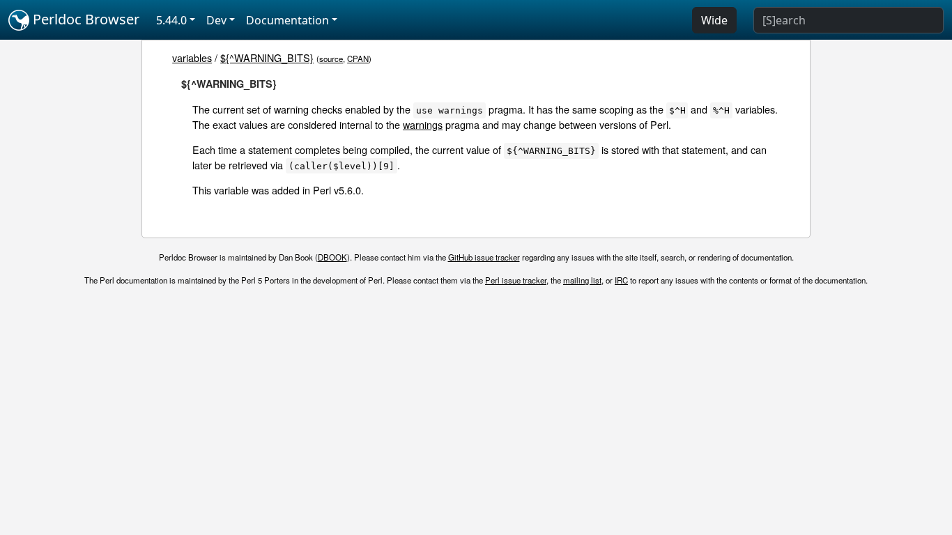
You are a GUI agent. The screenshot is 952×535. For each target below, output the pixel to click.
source (331, 58)
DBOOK (332, 257)
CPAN (358, 58)
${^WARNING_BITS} (267, 57)
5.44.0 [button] (171, 20)
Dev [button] (216, 20)
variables (192, 57)
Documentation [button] (287, 20)
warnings (423, 124)
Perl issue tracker (515, 280)
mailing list (582, 280)
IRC (621, 280)
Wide (714, 20)
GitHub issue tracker (484, 257)
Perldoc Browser (84, 19)
